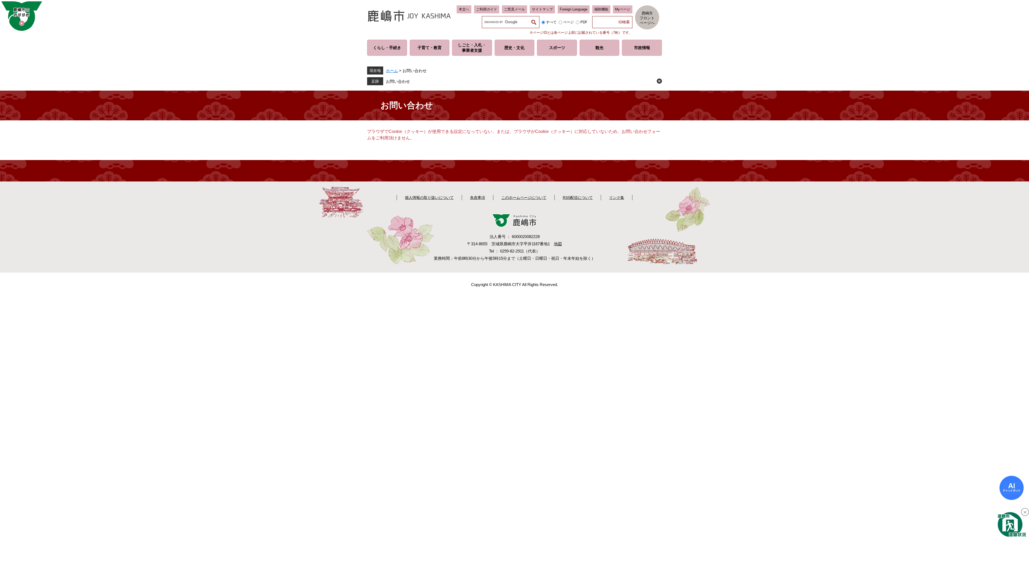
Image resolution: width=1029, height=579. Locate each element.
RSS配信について (578, 197)
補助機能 (601, 9)
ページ (568, 22)
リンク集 (616, 197)
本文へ (464, 9)
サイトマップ (542, 9)
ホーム (392, 70)
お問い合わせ (398, 81)
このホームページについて (523, 197)
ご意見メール (514, 9)
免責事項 (477, 197)
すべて (551, 22)
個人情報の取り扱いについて (429, 197)
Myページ (622, 9)
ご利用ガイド (486, 9)
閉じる (659, 81)
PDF (583, 22)
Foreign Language (573, 9)
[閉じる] (1025, 512)
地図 (558, 244)
